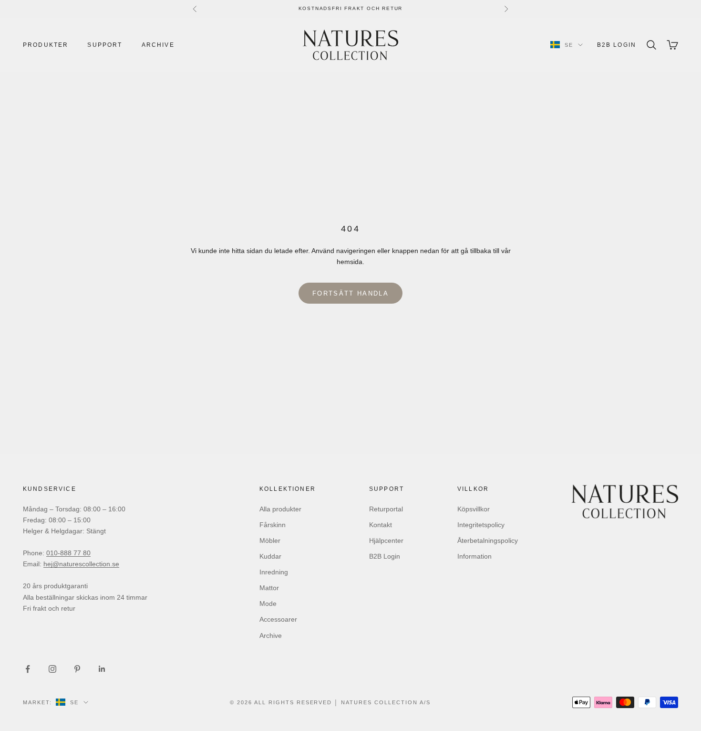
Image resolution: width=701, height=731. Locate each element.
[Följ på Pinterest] (77, 669)
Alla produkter (280, 509)
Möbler (269, 540)
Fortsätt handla (350, 293)
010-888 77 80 (68, 553)
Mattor (269, 588)
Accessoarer (278, 619)
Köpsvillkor (473, 509)
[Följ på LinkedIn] (102, 669)
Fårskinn (272, 525)
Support (104, 45)
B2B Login (616, 45)
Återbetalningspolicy (487, 540)
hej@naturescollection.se (81, 564)
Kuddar (270, 556)
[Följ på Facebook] (27, 669)
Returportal (386, 509)
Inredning (273, 572)
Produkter (45, 45)
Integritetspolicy (481, 525)
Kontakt (380, 525)
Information (474, 556)
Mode (268, 603)
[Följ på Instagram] (52, 669)
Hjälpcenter (386, 540)
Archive (158, 45)
